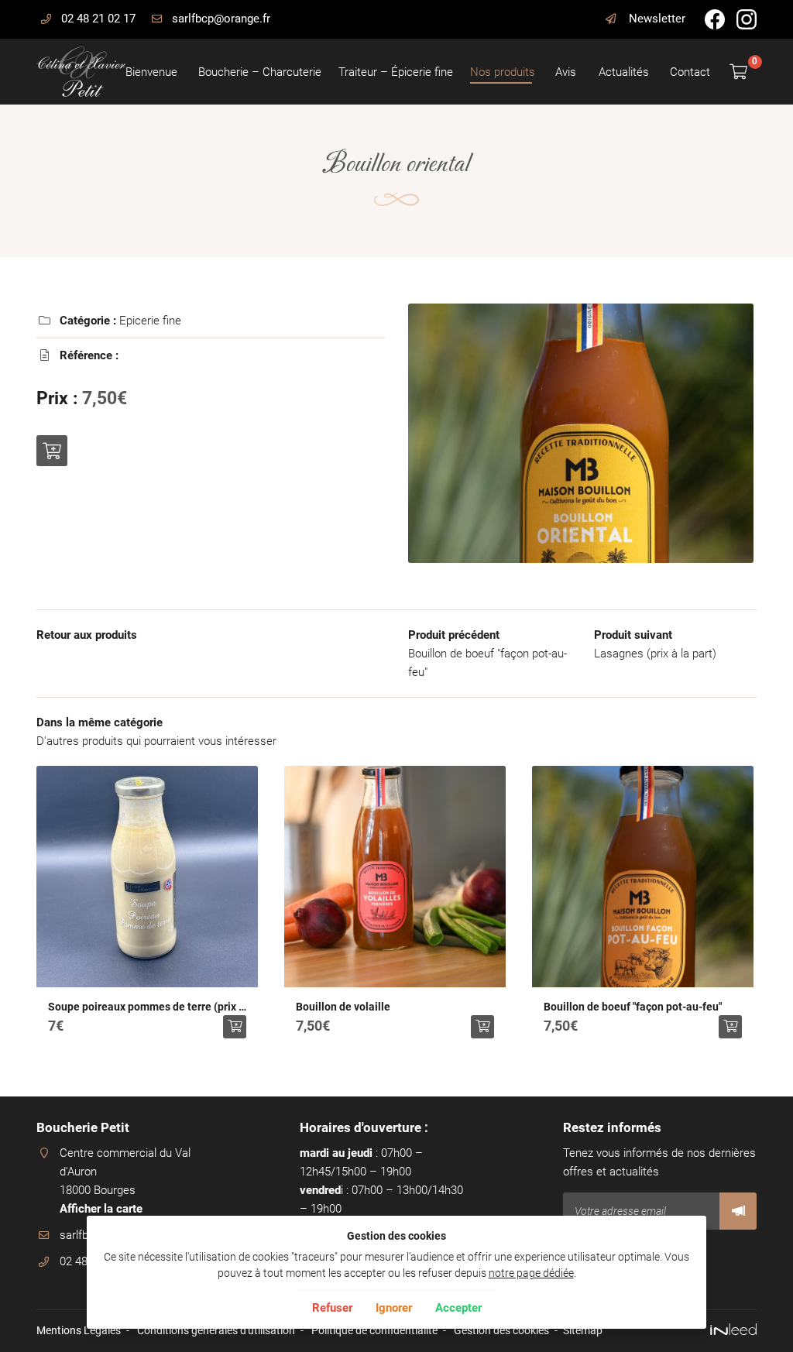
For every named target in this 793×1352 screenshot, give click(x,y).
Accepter (458, 1308)
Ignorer (394, 1308)
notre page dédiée (531, 1273)
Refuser (332, 1308)
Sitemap (582, 1330)
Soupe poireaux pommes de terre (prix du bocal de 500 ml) (147, 1006)
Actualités (623, 72)
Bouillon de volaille (343, 1006)
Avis (565, 72)
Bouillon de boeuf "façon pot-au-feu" (633, 1006)
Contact (689, 72)
